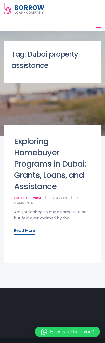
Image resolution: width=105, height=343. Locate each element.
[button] (67, 332)
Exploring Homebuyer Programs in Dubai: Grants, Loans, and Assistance (50, 163)
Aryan (61, 198)
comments (23, 203)
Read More (24, 230)
